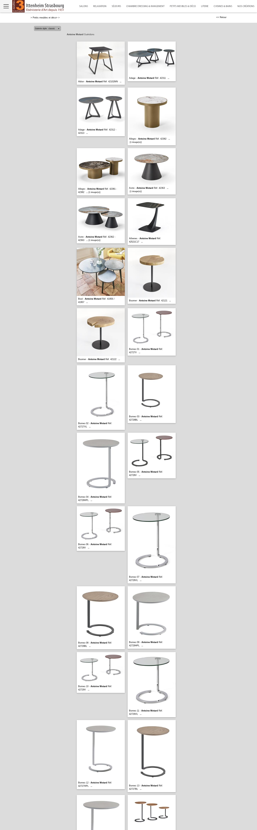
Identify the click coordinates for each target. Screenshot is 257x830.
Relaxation (99, 6)
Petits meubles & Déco (183, 6)
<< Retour (221, 17)
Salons (83, 6)
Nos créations (245, 6)
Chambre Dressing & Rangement (145, 6)
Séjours (116, 6)
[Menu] (6, 6)
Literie (204, 6)
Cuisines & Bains (223, 6)
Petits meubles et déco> (45, 17)
